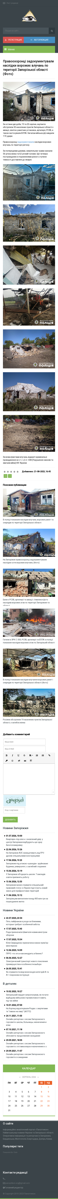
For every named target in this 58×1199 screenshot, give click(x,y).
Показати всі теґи (10, 1152)
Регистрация (15, 40)
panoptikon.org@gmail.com (17, 1183)
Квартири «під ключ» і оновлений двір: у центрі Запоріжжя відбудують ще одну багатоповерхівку (24, 842)
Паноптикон (29, 1194)
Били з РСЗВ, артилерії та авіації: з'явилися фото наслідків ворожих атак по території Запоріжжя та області (26, 603)
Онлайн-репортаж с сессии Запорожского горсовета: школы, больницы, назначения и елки (26, 1022)
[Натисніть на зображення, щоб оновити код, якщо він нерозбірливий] (14, 800)
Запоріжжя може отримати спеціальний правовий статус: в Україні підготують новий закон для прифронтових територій (26, 888)
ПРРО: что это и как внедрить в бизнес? (24, 953)
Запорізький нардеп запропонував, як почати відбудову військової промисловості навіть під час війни (27, 998)
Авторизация (41, 40)
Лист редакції (12, 3)
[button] (6, 755)
